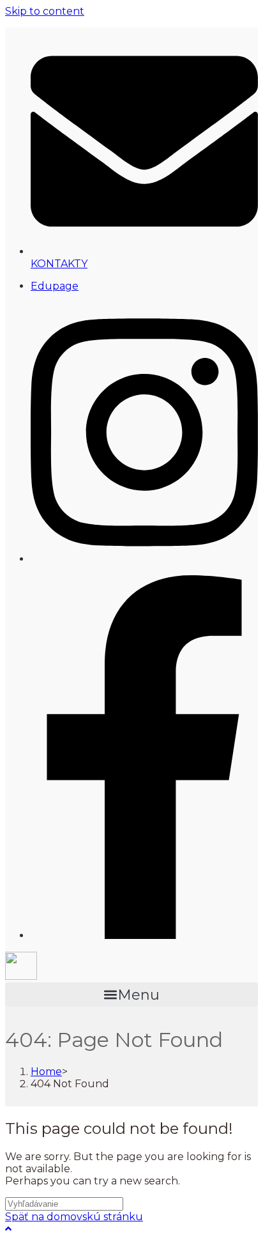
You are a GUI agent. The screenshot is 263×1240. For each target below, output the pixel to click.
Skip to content (44, 11)
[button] (131, 994)
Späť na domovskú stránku (74, 1217)
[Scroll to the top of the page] (8, 1229)
